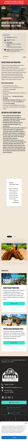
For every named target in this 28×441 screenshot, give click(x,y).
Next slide (22, 192)
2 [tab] (9, 245)
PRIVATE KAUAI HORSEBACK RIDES (13, 329)
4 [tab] (19, 245)
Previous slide (6, 192)
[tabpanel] (14, 251)
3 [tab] (14, 245)
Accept (14, 437)
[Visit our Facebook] (3, 397)
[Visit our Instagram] (6, 397)
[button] (26, 423)
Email (15, 236)
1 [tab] (4, 245)
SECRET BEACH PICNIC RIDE (11, 288)
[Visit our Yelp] (12, 397)
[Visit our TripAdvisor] (9, 397)
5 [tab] (24, 245)
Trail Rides (7, 360)
